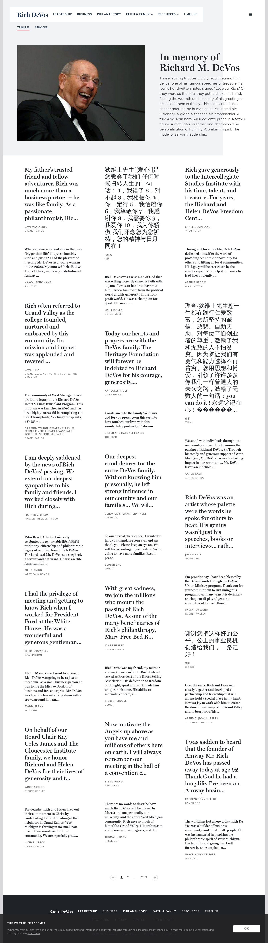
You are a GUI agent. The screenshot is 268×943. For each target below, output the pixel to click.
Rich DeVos (32, 14)
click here (34, 933)
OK (246, 928)
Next (155, 877)
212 (144, 877)
